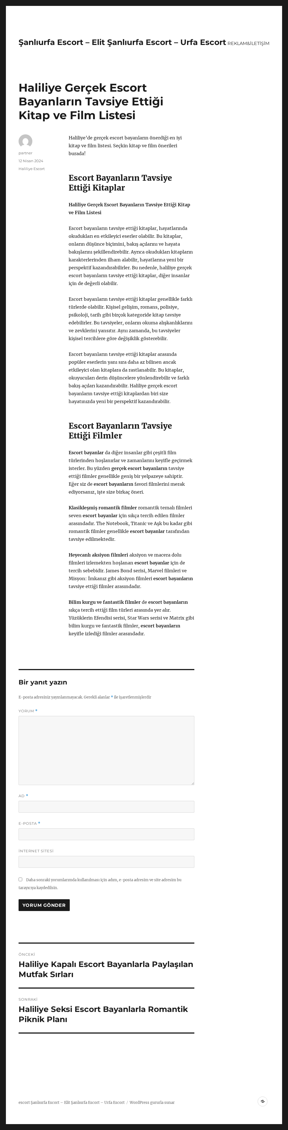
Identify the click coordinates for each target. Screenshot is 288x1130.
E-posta (29, 823)
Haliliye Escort (32, 168)
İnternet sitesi (36, 851)
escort (24, 1102)
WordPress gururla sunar (152, 1102)
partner (25, 153)
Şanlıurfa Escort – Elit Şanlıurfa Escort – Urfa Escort (122, 42)
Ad (23, 796)
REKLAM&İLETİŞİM (248, 43)
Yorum (28, 711)
